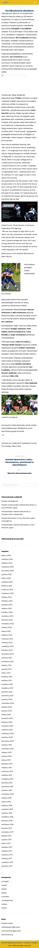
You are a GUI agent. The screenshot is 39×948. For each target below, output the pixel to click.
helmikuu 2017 (6, 866)
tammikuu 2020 (7, 741)
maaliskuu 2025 (7, 593)
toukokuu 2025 (7, 589)
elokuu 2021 (6, 673)
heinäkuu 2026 (7, 559)
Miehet (4, 889)
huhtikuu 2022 (6, 643)
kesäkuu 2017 (6, 851)
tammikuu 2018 (7, 824)
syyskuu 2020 (6, 711)
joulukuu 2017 (6, 828)
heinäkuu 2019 (6, 764)
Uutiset (4, 904)
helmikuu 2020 (7, 737)
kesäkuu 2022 (6, 635)
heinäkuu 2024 (7, 601)
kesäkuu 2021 (6, 680)
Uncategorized (7, 900)
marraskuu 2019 (7, 749)
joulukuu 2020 (6, 699)
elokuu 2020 (6, 714)
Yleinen (4, 908)
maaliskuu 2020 (7, 733)
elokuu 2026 (6, 555)
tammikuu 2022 (7, 654)
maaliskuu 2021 (7, 688)
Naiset (3, 893)
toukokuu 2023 (7, 616)
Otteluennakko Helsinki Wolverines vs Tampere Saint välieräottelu (15, 513)
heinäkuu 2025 (7, 582)
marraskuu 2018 (7, 794)
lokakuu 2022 (6, 627)
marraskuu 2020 (7, 703)
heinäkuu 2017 (6, 847)
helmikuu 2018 (6, 821)
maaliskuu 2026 (7, 567)
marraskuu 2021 (7, 661)
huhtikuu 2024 (6, 605)
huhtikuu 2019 (6, 775)
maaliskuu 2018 (7, 817)
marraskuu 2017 (7, 832)
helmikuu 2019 (6, 783)
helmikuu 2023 (7, 620)
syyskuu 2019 (6, 756)
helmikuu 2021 (6, 692)
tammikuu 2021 (7, 696)
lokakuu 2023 (6, 608)
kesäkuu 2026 (6, 563)
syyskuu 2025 (6, 574)
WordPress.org (7, 935)
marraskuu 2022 (7, 624)
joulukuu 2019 (6, 745)
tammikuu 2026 (7, 571)
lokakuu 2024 (6, 597)
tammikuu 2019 (7, 786)
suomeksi (5, 897)
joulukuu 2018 (6, 790)
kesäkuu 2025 (6, 586)
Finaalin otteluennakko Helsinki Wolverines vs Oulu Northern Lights (18, 506)
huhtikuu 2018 (6, 813)
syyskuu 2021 (6, 669)
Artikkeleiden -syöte (10, 927)
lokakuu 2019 (6, 752)
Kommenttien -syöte (11, 931)
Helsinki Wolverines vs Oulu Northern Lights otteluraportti (18, 519)
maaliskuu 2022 (7, 646)
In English (5, 881)
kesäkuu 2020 (6, 722)
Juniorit (4, 885)
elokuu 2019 (6, 760)
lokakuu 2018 (6, 798)
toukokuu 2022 (7, 639)
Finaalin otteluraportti (9, 501)
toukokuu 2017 (7, 855)
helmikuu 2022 (7, 650)
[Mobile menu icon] (35, 2)
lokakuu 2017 (6, 836)
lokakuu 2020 (6, 707)
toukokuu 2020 (7, 726)
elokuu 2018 (6, 802)
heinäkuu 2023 (7, 612)
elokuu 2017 (6, 843)
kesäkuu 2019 (6, 768)
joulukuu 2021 (6, 658)
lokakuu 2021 (6, 665)
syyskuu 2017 (6, 840)
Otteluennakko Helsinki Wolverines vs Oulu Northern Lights (17, 526)
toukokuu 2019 (7, 771)
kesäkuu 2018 (6, 805)
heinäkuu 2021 (6, 677)
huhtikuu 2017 (6, 858)
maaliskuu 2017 (7, 862)
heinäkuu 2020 (7, 718)
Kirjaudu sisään (7, 923)
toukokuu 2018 (7, 809)
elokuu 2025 (6, 578)
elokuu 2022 (6, 631)
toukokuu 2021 (7, 684)
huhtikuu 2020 (6, 730)
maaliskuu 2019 (7, 779)
